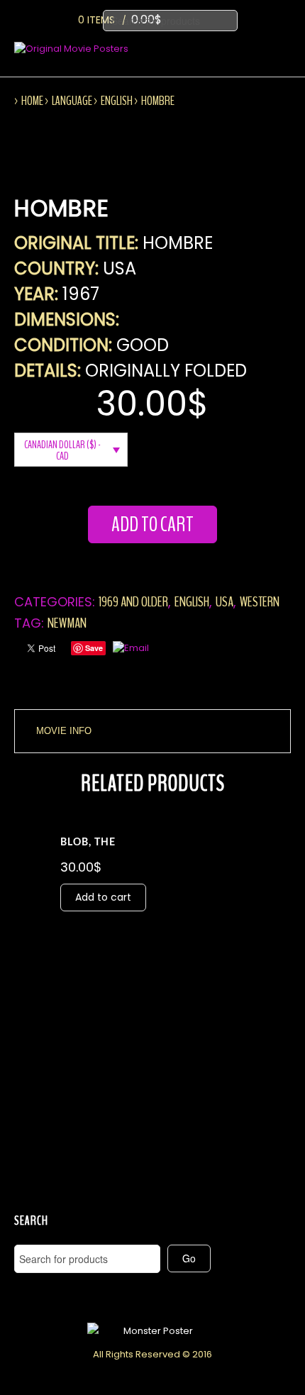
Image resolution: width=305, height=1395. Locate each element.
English (117, 100)
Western (259, 601)
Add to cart (152, 524)
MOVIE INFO (64, 731)
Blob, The (88, 842)
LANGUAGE (72, 100)
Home (32, 100)
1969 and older (133, 601)
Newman (67, 623)
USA (224, 601)
